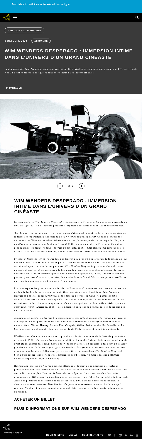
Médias (73, 435)
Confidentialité (92, 435)
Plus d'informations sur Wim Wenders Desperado (70, 409)
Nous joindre (55, 435)
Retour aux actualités (25, 31)
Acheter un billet (34, 399)
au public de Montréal (114, 376)
